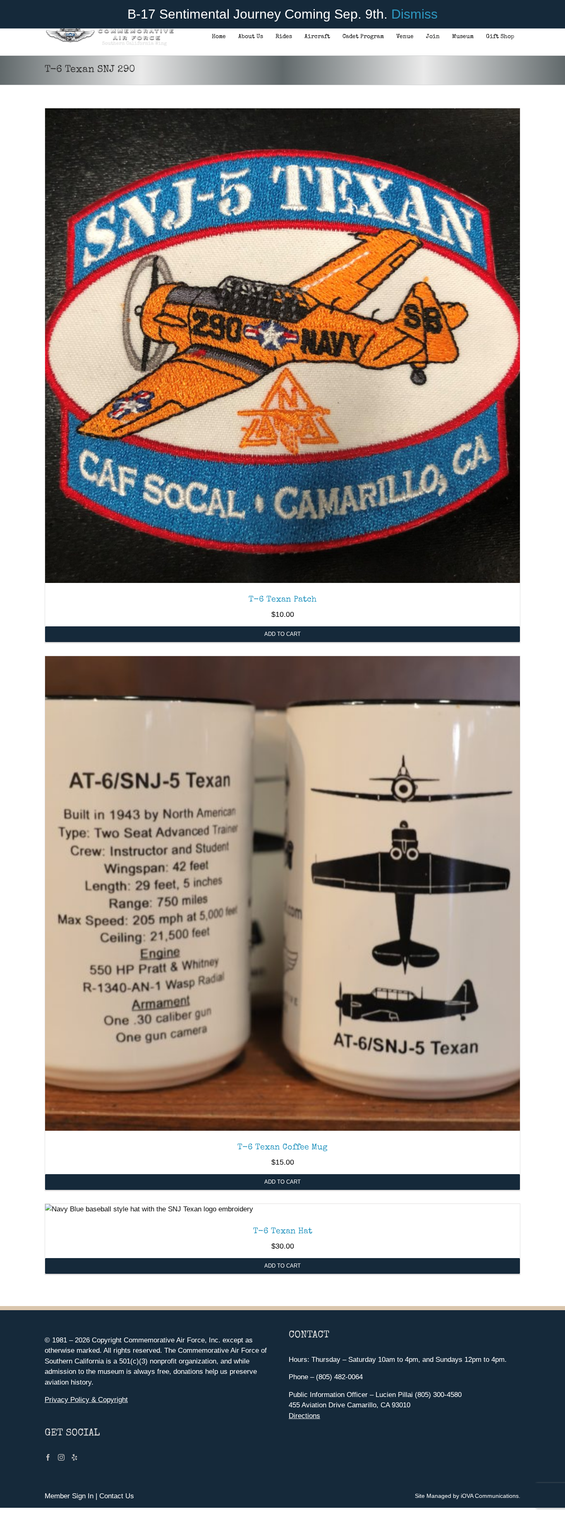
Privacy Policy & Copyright (86, 1400)
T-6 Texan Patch (282, 600)
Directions (304, 1416)
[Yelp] (74, 1457)
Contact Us (116, 1496)
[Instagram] (61, 1457)
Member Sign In (69, 1496)
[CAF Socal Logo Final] (109, 31)
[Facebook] (48, 1457)
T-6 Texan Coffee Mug (282, 1148)
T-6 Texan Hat (282, 1231)
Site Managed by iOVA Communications (467, 1496)
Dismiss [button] (414, 14)
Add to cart (282, 634)
